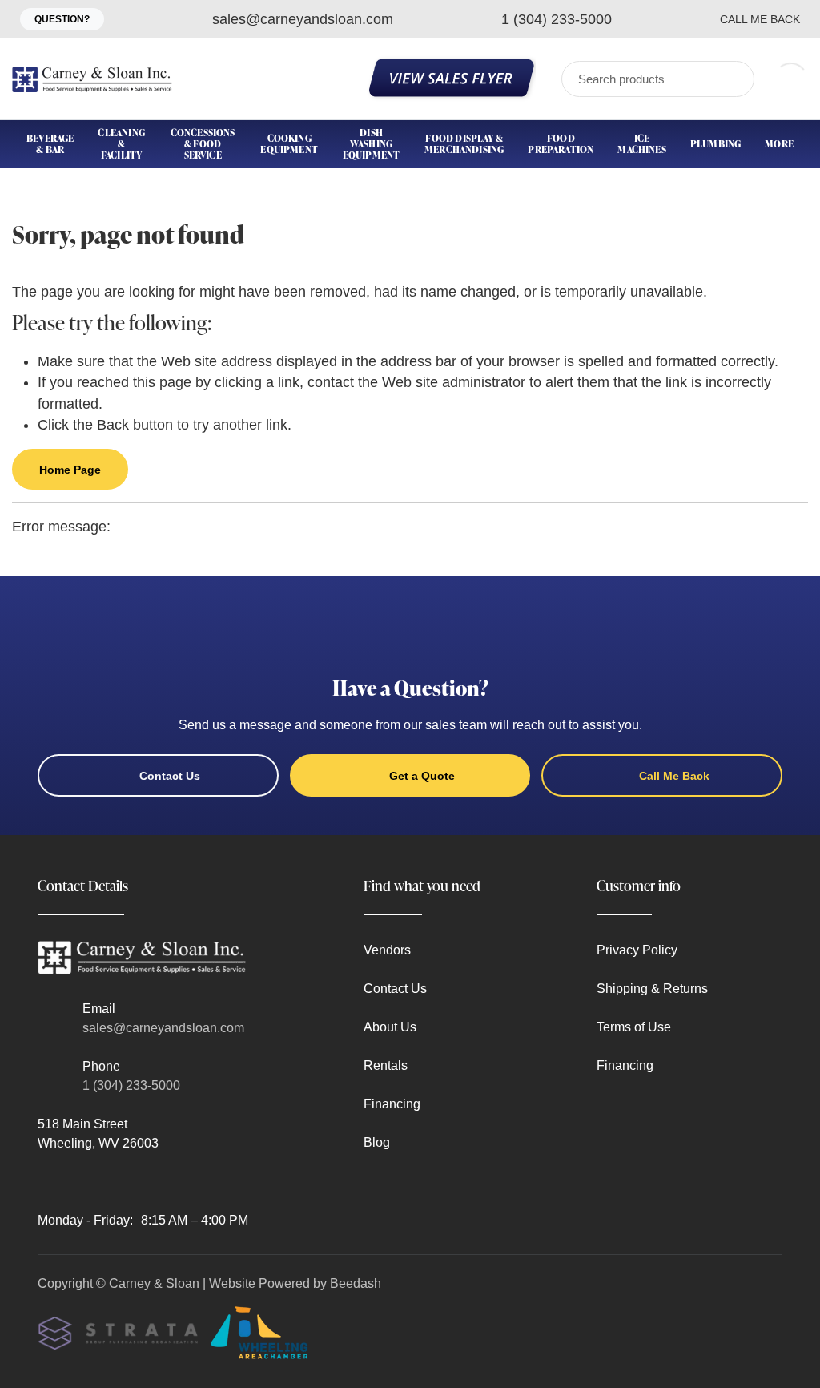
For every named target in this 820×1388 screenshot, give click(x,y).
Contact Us (169, 775)
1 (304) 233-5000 (131, 1085)
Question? (62, 19)
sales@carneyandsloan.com (163, 1028)
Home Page (70, 469)
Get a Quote (422, 775)
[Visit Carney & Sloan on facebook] (45, 1181)
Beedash (355, 1283)
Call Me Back (760, 19)
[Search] (731, 79)
